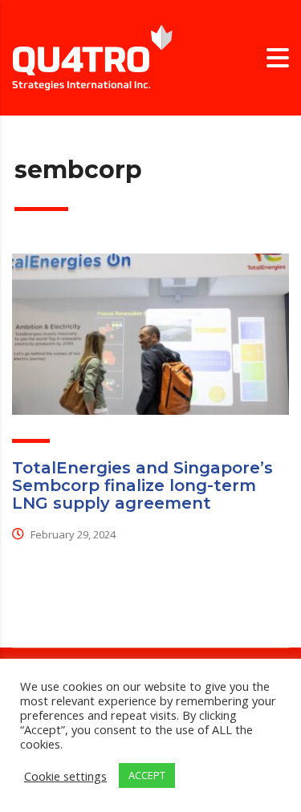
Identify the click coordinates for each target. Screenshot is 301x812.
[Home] (92, 56)
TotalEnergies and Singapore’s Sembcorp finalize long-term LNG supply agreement (142, 485)
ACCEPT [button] (146, 775)
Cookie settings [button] (65, 776)
